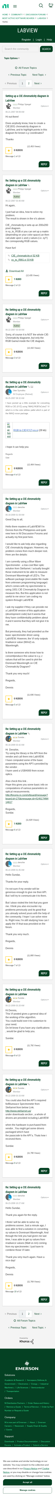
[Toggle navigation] (15, 6)
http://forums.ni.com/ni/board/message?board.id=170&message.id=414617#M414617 (27, 798)
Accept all (27, 1482)
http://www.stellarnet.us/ (18, 1111)
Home (5, 14)
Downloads (9, 1441)
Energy (34, 1383)
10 (15, 1291)
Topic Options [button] (11, 58)
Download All (16, 271)
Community (17, 14)
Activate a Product (22, 1445)
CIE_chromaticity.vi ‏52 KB (25, 255)
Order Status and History (38, 1402)
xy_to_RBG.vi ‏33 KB (22, 260)
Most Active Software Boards (18, 18)
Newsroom (19, 1425)
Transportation (12, 1391)
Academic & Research (14, 1380)
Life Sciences (22, 1387)
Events (9, 1429)
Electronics (23, 1383)
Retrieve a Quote (13, 1406)
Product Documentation (27, 1441)
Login (39, 39)
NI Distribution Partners (15, 1402)
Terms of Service (31, 1406)
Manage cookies (27, 1490)
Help (49, 39)
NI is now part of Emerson (16, 1422)
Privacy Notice (30, 1468)
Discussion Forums (36, 14)
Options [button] (44, 106)
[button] (9, 151)
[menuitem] (41, 6)
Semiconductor (38, 1387)
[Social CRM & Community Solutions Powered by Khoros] (26, 1340)
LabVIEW (41, 18)
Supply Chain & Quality (37, 1425)
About (32, 1422)
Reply (44, 164)
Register (26, 39)
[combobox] (20, 49)
